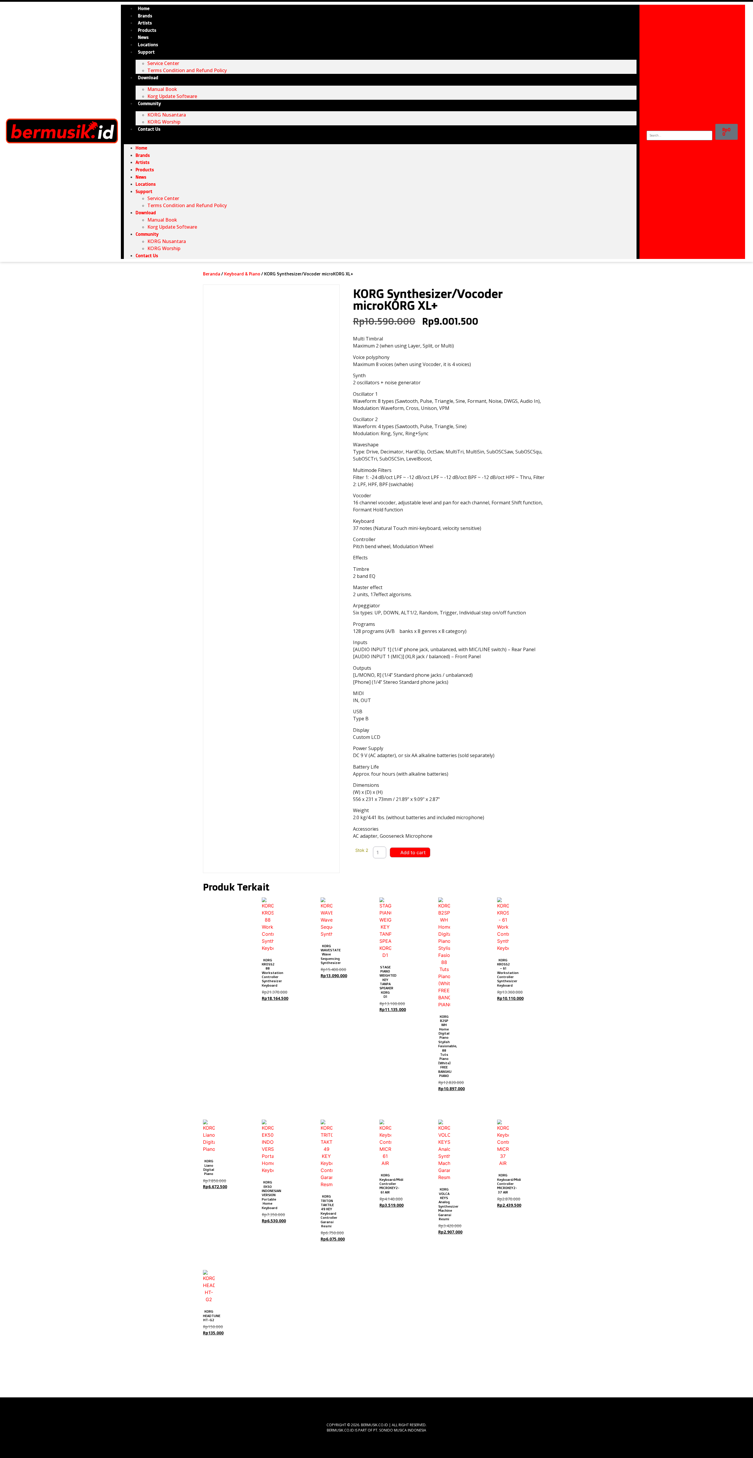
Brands (145, 16)
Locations (148, 44)
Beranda (211, 274)
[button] (380, 136)
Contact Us (149, 129)
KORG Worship (163, 122)
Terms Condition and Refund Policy (187, 70)
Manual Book (162, 89)
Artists (145, 23)
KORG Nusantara (166, 115)
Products (147, 30)
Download (148, 77)
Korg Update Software (172, 96)
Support (146, 52)
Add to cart (413, 852)
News (143, 37)
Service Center (163, 63)
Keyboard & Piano (242, 274)
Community (149, 103)
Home (143, 8)
